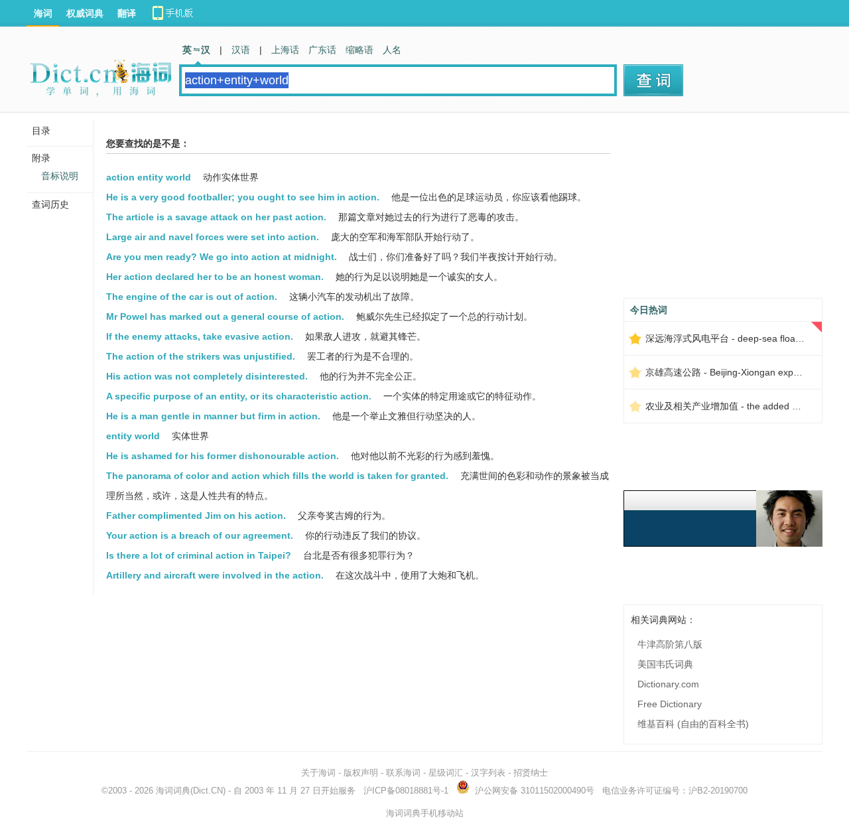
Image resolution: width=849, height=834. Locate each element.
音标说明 (59, 176)
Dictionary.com (668, 684)
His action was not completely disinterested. (207, 376)
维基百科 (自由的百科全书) (693, 724)
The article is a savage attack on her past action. (216, 217)
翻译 (126, 13)
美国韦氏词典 (665, 664)
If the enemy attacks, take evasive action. (199, 336)
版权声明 (361, 773)
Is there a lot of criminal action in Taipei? (198, 555)
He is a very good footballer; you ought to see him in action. (242, 197)
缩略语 (359, 49)
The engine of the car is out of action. (191, 296)
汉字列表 (488, 773)
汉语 (240, 49)
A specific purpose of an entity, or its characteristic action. (238, 396)
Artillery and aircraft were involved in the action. (215, 575)
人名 (392, 49)
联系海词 (403, 773)
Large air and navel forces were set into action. (212, 237)
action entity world (148, 177)
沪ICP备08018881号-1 (405, 791)
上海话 (285, 49)
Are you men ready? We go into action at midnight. (221, 256)
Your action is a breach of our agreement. (199, 535)
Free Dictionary (669, 704)
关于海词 (318, 773)
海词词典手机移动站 (425, 813)
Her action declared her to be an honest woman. (215, 276)
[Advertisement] (722, 210)
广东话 (322, 49)
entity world (133, 436)
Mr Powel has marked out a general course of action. (225, 316)
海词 (43, 13)
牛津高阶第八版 (669, 644)
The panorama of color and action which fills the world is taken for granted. (277, 475)
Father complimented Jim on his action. (196, 515)
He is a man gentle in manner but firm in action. (213, 416)
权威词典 (84, 13)
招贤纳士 (530, 773)
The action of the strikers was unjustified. (200, 356)
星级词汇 (445, 773)
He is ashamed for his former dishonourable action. (222, 456)
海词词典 (173, 791)
